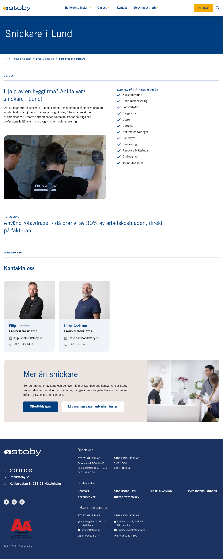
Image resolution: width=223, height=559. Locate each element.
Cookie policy (25, 547)
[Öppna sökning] (218, 8)
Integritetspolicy (126, 497)
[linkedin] (22, 502)
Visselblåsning (161, 491)
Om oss (102, 8)
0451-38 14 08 (24, 344)
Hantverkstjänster (76, 8)
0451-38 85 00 (21, 471)
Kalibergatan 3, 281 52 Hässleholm (35, 484)
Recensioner (87, 497)
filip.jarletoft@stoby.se (28, 338)
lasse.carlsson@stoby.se (84, 338)
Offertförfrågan (40, 406)
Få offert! (203, 8)
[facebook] (6, 502)
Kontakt (122, 8)
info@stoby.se (19, 477)
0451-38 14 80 (79, 344)
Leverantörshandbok (202, 491)
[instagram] (14, 502)
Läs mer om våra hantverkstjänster (92, 406)
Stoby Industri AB (144, 8)
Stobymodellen (125, 491)
